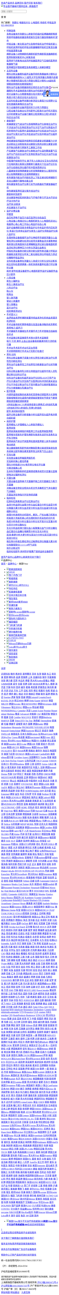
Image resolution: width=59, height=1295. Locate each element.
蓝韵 (25, 993)
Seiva (3, 897)
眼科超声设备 (26, 74)
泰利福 (23, 1172)
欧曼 (45, 1025)
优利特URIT (38, 1209)
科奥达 (21, 937)
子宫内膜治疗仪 (36, 384)
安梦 (51, 980)
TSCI (38, 761)
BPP (42, 791)
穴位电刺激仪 (13, 164)
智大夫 (36, 927)
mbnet (3, 714)
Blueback (34, 900)
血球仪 (18, 505)
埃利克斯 (12, 864)
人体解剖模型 (43, 67)
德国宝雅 (45, 834)
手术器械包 (20, 331)
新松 (3, 1049)
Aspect (25, 757)
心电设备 (11, 221)
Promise (47, 710)
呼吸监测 (51, 22)
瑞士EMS (51, 1119)
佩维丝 (31, 751)
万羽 (23, 987)
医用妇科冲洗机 (40, 381)
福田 (15, 622)
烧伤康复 (11, 191)
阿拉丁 (20, 774)
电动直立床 (27, 181)
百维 (8, 973)
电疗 (37, 197)
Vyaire (4, 963)
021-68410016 (7, 25)
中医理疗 (11, 161)
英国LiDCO (27, 907)
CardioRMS (44, 754)
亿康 (45, 811)
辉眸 (48, 963)
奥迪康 (14, 1142)
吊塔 (35, 348)
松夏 (18, 960)
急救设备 (11, 34)
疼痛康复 (11, 124)
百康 (12, 720)
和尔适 (31, 953)
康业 (45, 1003)
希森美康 (27, 1145)
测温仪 (36, 248)
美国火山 (36, 917)
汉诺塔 (35, 814)
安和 (33, 1003)
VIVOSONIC (27, 784)
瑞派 (8, 953)
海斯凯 (21, 867)
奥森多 (10, 977)
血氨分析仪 (27, 505)
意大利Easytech (33, 1059)
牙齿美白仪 (20, 111)
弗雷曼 (45, 933)
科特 (18, 837)
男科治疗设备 (13, 364)
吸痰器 (21, 37)
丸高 (14, 1152)
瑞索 (52, 871)
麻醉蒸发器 (45, 54)
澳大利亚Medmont (28, 1075)
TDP (14, 774)
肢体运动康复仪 (29, 144)
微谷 (18, 953)
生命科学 (11, 471)
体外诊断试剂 (13, 548)
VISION (52, 761)
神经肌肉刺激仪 (23, 197)
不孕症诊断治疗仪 (20, 384)
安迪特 (26, 841)
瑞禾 (47, 1022)
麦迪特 (47, 1062)
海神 (28, 987)
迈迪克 (53, 1045)
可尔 (3, 957)
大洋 (15, 847)
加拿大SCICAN (11, 821)
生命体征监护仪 (23, 231)
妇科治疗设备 (13, 378)
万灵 (6, 990)
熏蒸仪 (23, 164)
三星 (40, 1185)
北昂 (15, 1007)
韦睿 (6, 1022)
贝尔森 (19, 973)
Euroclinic (5, 874)
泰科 (15, 1042)
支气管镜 (52, 398)
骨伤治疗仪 (20, 184)
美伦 (36, 923)
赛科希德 (36, 1112)
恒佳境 (50, 877)
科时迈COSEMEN (23, 1169)
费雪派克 (27, 1105)
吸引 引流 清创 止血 (16, 341)
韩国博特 (42, 1132)
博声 (11, 694)
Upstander (12, 894)
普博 (11, 1159)
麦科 (52, 1162)
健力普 (9, 680)
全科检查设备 (13, 261)
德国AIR (31, 744)
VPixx (41, 1007)
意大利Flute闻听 (17, 801)
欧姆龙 (18, 569)
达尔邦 (9, 1102)
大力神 (17, 1022)
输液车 (38, 434)
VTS (21, 1012)
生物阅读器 (31, 495)
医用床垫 (11, 428)
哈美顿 (30, 1172)
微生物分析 (12, 541)
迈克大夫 (43, 824)
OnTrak (24, 923)
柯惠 (32, 1039)
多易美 (21, 947)
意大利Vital (33, 1155)
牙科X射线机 (21, 408)
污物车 (14, 438)
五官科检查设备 (14, 101)
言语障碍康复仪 (32, 174)
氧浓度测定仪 (17, 254)
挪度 (53, 983)
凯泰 (38, 977)
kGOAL (4, 700)
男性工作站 (25, 364)
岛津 (8, 1055)
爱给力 (44, 744)
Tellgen (26, 881)
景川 (50, 970)
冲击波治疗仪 (33, 134)
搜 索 (3, 17)
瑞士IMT (20, 787)
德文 (35, 690)
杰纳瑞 (53, 1022)
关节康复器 (47, 184)
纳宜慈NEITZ (45, 1182)
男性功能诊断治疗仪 (45, 358)
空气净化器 (49, 488)
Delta (31, 700)
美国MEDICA (41, 910)
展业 (35, 1102)
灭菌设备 (11, 481)
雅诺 (17, 714)
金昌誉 (17, 970)
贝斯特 (47, 973)
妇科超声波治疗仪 (28, 378)
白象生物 (25, 950)
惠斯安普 (42, 1035)
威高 (37, 1172)
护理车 (25, 434)
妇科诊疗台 (20, 374)
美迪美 (28, 1065)
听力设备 (11, 107)
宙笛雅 (21, 1069)
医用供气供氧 (13, 61)
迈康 (33, 987)
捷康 (37, 1028)
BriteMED (17, 900)
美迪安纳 (39, 1062)
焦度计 (10, 97)
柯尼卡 (21, 1042)
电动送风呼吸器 (27, 61)
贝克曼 (48, 1175)
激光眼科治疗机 (32, 91)
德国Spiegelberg (32, 827)
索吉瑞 (7, 1052)
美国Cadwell (44, 797)
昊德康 (39, 1003)
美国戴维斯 (38, 1079)
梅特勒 (28, 1142)
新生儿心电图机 (42, 221)
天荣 (35, 861)
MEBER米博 (39, 684)
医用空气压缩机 (42, 61)
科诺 (10, 1042)
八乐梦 (26, 1162)
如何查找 (31, 1255)
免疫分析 (11, 521)
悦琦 (36, 824)
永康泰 (43, 741)
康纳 (39, 950)
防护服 (28, 551)
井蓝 (27, 933)
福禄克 (54, 1032)
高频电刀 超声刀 (15, 328)
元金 (54, 1182)
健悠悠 (4, 791)
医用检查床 (31, 441)
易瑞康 (19, 1003)
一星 (47, 1069)
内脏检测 (28, 177)
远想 (37, 1039)
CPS (11, 1015)
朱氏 (25, 920)
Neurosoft (35, 887)
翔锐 (13, 987)
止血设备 (30, 341)
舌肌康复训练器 (40, 141)
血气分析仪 (47, 528)
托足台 (29, 348)
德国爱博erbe (35, 821)
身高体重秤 (38, 264)
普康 (20, 930)
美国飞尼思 (9, 754)
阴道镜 (14, 394)
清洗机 (29, 394)
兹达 (3, 1069)
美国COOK (6, 1045)
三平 (21, 690)
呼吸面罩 (11, 51)
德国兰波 (52, 1152)
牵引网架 (22, 147)
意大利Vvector (29, 1125)
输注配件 (15, 451)
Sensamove (6, 884)
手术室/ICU (12, 314)
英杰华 (33, 983)
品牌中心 (18, 557)
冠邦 (15, 930)
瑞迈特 (14, 940)
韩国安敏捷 (37, 771)
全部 (3, 668)
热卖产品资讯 (7, 3)
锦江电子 (29, 851)
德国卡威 (12, 1162)
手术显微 (11, 338)
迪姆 (51, 1049)
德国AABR (44, 784)
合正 (37, 920)
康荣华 (14, 867)
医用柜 (49, 431)
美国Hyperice (46, 1155)
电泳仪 (12, 475)
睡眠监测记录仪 (38, 244)
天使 (49, 920)
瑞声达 (34, 797)
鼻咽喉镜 (13, 398)
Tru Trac (29, 720)
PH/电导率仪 (28, 465)
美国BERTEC (36, 1129)
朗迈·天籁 (14, 1149)
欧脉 (11, 831)
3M (13, 659)
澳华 (15, 650)
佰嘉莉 (40, 1018)
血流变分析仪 (30, 508)
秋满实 (50, 947)
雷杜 (30, 1022)
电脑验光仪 (24, 22)
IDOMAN (20, 754)
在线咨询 (31, 1224)
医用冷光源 (49, 394)
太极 (38, 963)
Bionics (9, 897)
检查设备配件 (22, 271)
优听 (22, 997)
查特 (22, 1039)
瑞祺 (24, 943)
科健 (46, 1145)
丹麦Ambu (21, 1085)
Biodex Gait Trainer (20, 884)
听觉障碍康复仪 (38, 171)
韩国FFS (35, 741)
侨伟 (22, 980)
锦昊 (3, 867)
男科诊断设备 (13, 358)
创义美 (17, 1135)
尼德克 (47, 1129)
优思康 (42, 923)
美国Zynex (45, 737)
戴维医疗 (20, 1202)
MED (8, 1003)
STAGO (41, 960)
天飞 (29, 1018)
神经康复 (11, 141)
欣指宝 (43, 841)
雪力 (15, 751)
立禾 (32, 957)
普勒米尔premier (33, 787)
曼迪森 (4, 864)
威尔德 (41, 1022)
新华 (18, 967)
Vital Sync (8, 811)
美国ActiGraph (32, 754)
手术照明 (11, 351)
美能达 (24, 1135)
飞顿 (8, 960)
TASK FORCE (8, 913)
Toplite (43, 757)
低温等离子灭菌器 (24, 481)
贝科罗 (28, 794)
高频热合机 (20, 515)
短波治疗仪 (47, 131)
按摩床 (29, 141)
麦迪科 (42, 1119)
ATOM (29, 1112)
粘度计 (18, 465)
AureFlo (33, 1162)
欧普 (22, 851)
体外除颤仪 (20, 34)
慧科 (42, 1028)
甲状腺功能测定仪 (31, 101)
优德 (25, 684)
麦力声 (7, 983)
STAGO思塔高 (22, 913)
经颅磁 (18, 141)
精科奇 (12, 677)
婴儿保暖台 (12, 304)
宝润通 (53, 891)
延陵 (3, 1025)
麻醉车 (32, 434)
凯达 (40, 970)
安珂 (18, 1035)
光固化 (53, 111)
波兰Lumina (16, 1082)
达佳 (14, 1018)
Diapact (4, 871)
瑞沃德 (14, 983)
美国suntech (43, 837)
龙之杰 (40, 1162)
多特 (54, 864)
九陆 (54, 920)
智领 (42, 957)
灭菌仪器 (11, 478)
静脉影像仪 (36, 448)
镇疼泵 (18, 448)
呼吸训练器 (29, 47)
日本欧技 (52, 1105)
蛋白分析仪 (31, 521)
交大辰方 (15, 1209)
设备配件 (48, 551)
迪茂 (3, 851)
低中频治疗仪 (46, 134)
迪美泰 (33, 714)
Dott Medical (10, 891)
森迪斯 (41, 804)
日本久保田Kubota (29, 734)
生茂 (39, 674)
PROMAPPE (28, 727)
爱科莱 (13, 1155)
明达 (55, 861)
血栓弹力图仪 (22, 528)
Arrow (45, 764)
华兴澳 (26, 983)
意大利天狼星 (26, 1099)
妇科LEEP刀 (43, 378)
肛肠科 (10, 501)
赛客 (13, 1052)
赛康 (37, 1052)
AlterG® (54, 881)
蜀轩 (6, 970)
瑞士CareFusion (50, 1085)
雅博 (46, 817)
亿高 (20, 983)
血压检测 (11, 217)
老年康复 (11, 177)
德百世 (19, 804)
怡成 (15, 993)
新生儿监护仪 (37, 231)
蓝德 (18, 923)
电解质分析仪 (30, 531)
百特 (3, 1065)
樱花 (15, 811)
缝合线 (49, 331)
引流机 (51, 341)
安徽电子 (29, 857)
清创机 (44, 341)
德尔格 (18, 632)
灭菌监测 (11, 495)
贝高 (43, 963)
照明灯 (18, 351)
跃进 (47, 993)
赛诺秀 (53, 990)
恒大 (47, 957)
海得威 (36, 720)
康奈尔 (39, 751)
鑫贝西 (4, 947)
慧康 (8, 1025)
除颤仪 (15, 22)
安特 (18, 987)
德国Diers (25, 1129)
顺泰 (47, 1102)
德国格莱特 (16, 1049)
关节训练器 (36, 184)
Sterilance (43, 814)
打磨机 (29, 114)
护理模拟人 (23, 424)
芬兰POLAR (12, 1062)
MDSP (23, 824)
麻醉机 (53, 54)
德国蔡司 (12, 1115)
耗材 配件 (11, 271)
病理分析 (11, 515)
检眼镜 (23, 84)
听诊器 (10, 268)
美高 (3, 854)
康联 (13, 960)
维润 (15, 947)
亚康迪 (19, 841)
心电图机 (35, 22)
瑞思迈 (11, 1165)
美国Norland (24, 811)
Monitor (41, 894)
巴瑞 (32, 811)
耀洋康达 (5, 923)
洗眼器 (23, 87)
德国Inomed (50, 767)
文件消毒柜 (38, 488)
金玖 (23, 967)
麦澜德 (9, 1175)
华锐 (17, 791)
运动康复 (11, 197)
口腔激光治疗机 (42, 111)
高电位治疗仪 (50, 124)
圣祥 (18, 687)
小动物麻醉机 (22, 54)
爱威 (23, 697)
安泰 (29, 943)
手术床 (16, 348)
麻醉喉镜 (52, 34)
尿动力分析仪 (37, 535)
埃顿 (21, 821)
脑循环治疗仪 (26, 237)
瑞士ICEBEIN (25, 1139)
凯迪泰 (9, 851)
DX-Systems (43, 900)
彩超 (13, 418)
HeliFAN (5, 720)
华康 (52, 781)
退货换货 (23, 1244)
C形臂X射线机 (34, 408)
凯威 (43, 977)
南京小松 (49, 1028)
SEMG (24, 807)
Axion (40, 710)
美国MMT (42, 777)
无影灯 (34, 351)
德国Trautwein (27, 731)
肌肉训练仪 (42, 144)
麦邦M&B (23, 602)
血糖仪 (21, 531)
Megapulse (16, 727)
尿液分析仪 (12, 538)
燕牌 (27, 1042)
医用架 (43, 431)
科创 (13, 687)
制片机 (38, 518)
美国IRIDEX (19, 861)
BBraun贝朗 (25, 643)
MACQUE (26, 717)
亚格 (26, 804)
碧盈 (27, 947)
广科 (34, 943)
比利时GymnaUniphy (23, 1102)
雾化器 (18, 51)
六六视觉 (36, 1205)
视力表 (16, 97)
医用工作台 (34, 431)
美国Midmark (15, 1072)
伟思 (49, 1172)
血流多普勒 (47, 241)
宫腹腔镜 (17, 401)
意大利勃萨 (24, 963)
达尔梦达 (30, 1028)
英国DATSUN (27, 910)
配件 (22, 411)
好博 (3, 1182)
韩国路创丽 (25, 917)
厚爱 (8, 854)
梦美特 (9, 861)
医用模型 (11, 67)
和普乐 (41, 690)
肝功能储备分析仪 (28, 414)
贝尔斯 (9, 1007)
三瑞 (27, 1039)
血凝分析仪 (49, 508)
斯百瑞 (21, 940)
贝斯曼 (25, 1122)
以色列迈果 (30, 761)
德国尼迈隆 (38, 1149)
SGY (13, 841)
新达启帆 (44, 867)
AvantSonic (6, 903)
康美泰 (29, 903)
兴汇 (11, 1022)
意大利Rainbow (17, 764)
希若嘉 (34, 687)
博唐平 (12, 724)
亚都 (45, 877)
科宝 (18, 910)
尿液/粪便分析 (13, 535)
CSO (3, 953)
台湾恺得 (48, 801)
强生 (15, 598)
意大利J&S (33, 874)
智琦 (18, 697)
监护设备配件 (48, 271)
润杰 (31, 690)
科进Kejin (45, 1205)
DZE (8, 841)
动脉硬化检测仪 (23, 241)
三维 (22, 957)
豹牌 (25, 1095)
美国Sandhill (48, 884)
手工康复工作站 (34, 147)
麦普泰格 (30, 877)
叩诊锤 (53, 264)
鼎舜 (3, 940)
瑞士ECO (31, 1049)
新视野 (26, 1109)
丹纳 (47, 871)
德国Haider (38, 724)
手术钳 (43, 331)
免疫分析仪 (20, 521)
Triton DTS (20, 720)
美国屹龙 (15, 1075)
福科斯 (47, 1000)
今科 (3, 861)
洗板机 (18, 518)
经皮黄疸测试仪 (14, 311)
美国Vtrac (49, 907)
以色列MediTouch (48, 851)
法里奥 (9, 1105)
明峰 (38, 694)
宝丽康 (18, 814)
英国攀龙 (31, 1032)
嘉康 (6, 717)
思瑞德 (24, 677)
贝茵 (36, 1119)
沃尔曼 (47, 791)
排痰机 (43, 22)
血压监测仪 (31, 217)
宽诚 (52, 690)
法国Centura (23, 1115)
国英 (53, 960)
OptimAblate (14, 731)
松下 (21, 831)
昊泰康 (28, 801)
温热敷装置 (47, 151)
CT (21, 404)
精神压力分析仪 (25, 248)
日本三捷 (5, 1109)
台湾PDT (36, 834)
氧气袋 (14, 64)
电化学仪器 (39, 465)
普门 (55, 1179)
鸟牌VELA (47, 821)
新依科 (9, 930)
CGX (35, 1012)
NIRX (48, 1012)
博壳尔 (16, 1065)
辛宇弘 (12, 950)
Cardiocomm (6, 900)
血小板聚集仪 (35, 528)
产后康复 (11, 151)
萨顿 (27, 1069)
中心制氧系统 (28, 57)
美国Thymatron (8, 1085)
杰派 (20, 1007)
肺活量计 (46, 251)
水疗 (50, 197)
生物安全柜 (20, 488)
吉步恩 (35, 937)
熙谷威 (35, 707)
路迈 (35, 960)
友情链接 (14, 1249)
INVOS (18, 871)
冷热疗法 (15, 201)
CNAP (51, 910)
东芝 (18, 1079)
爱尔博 (16, 917)
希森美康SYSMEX (26, 1152)
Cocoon (44, 761)
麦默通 (21, 847)
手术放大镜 (31, 338)
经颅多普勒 (36, 241)
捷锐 (12, 794)
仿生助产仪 (27, 381)
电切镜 (40, 394)
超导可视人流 (48, 371)
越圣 (29, 771)
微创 (12, 674)
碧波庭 (20, 777)
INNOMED (39, 891)
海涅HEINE (32, 1182)
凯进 (35, 1025)
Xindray (49, 894)
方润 (6, 690)
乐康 (13, 1035)
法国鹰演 (19, 827)
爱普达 (52, 953)
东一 (47, 1045)
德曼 (27, 680)
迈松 (26, 690)
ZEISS (35, 973)
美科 (17, 1039)
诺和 (49, 864)
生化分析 (11, 528)
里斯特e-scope (28, 612)
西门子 (18, 575)
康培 (15, 933)
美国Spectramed (32, 737)
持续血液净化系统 (39, 318)
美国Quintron (15, 907)
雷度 (34, 1159)
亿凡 (17, 997)
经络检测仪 (18, 167)
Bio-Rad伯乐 (27, 1212)
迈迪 (35, 993)
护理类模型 (20, 67)
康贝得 (24, 837)
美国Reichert (17, 1132)
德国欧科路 (14, 1112)
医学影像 (11, 391)
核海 (29, 817)
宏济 (6, 694)
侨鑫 (3, 1145)
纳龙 (13, 953)
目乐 (12, 1092)
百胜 (33, 774)
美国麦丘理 (22, 781)
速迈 (25, 1007)
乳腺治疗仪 (27, 388)
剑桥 (18, 807)
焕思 (35, 930)
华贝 (19, 943)
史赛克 (54, 1092)
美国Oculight (38, 1072)
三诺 (10, 993)
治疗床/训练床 (13, 204)
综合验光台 (25, 97)
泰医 (10, 847)
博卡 (31, 891)
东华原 (11, 1172)
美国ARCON (13, 747)
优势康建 (15, 854)
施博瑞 (9, 1032)
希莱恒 (33, 997)
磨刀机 (49, 515)
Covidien (18, 757)
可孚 (34, 794)
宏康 (25, 930)
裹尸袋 (34, 551)
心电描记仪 (20, 221)
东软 (3, 680)
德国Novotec (15, 704)
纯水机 (29, 488)
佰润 (8, 987)
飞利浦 (18, 625)
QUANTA (39, 871)
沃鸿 (49, 927)
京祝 (8, 937)
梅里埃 (29, 1035)
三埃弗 (50, 1039)
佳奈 (48, 1059)
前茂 (24, 1018)
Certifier (17, 717)
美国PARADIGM (46, 1075)
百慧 (15, 680)
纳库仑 (10, 963)
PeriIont (45, 794)
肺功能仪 (24, 251)
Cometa (47, 1009)
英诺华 (45, 731)
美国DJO (5, 1199)
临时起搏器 (42, 34)
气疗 (33, 197)
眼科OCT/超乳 (24, 77)
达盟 (50, 1003)
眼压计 (38, 81)
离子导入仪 (32, 161)
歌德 (42, 1069)
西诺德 (11, 791)
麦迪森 (47, 847)
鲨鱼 (11, 970)
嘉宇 (6, 1000)
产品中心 (9, 557)
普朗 (38, 1152)
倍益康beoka (26, 1209)
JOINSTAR (29, 1000)
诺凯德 (21, 1062)
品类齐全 (23, 1232)
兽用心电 (13, 224)
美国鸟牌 (42, 1169)
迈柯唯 (42, 913)
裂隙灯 (29, 84)
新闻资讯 (27, 557)
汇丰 (13, 973)
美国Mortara (42, 1049)
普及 (49, 807)
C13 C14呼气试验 (28, 545)
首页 (3, 557)
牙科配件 (30, 111)
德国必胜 (27, 973)
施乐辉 (50, 687)
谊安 (15, 653)
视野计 (51, 101)
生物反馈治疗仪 (27, 127)
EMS (11, 990)
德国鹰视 (50, 1099)
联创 (43, 694)
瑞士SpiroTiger (18, 1059)
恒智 (3, 1055)
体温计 (12, 231)
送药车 (45, 434)
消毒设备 (11, 488)
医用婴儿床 (42, 441)
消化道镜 (22, 398)
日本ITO (5, 764)
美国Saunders (10, 744)
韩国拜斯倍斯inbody (34, 1175)
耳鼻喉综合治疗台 (24, 104)
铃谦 (15, 605)
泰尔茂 (42, 1092)
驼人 (47, 684)
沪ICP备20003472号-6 (47, 1282)
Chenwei (16, 903)
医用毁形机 (29, 458)
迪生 (32, 980)
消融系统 (46, 324)
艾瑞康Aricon (31, 1202)
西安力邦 (22, 864)
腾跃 (13, 1025)
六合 (11, 784)
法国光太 (49, 1072)
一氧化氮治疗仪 (23, 44)
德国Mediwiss (45, 717)
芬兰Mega (46, 831)
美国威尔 (30, 1085)
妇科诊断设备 (13, 371)
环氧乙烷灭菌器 (40, 481)
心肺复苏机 (31, 34)
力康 (45, 1179)
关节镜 (45, 398)
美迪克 (43, 1039)
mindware (18, 1009)
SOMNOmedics (32, 791)
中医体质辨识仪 (38, 167)
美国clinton (27, 1072)
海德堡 (28, 1089)
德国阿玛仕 (39, 1099)
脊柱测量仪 (25, 261)
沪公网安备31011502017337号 (15, 1286)
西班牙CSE (19, 897)
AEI (46, 1007)
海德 (3, 973)
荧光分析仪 (14, 525)
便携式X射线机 (45, 404)
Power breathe (42, 990)
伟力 (21, 1000)
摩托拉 (28, 847)
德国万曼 (53, 1042)
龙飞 (41, 801)
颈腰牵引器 (31, 164)
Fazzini (26, 900)
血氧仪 (43, 248)
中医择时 (33, 781)
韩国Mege (26, 741)
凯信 (46, 940)
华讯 (26, 694)
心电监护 (33, 224)
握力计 (51, 141)
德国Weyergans (45, 704)
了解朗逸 (14, 1238)
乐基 (10, 947)
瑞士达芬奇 (15, 1122)
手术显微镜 (42, 338)
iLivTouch (20, 927)
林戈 (15, 1069)
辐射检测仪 (20, 475)
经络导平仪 (21, 161)
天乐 (34, 1105)
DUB (11, 700)
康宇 (31, 923)
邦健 (6, 784)
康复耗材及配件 (14, 194)
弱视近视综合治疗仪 (36, 87)
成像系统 (22, 394)
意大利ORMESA (18, 877)
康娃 (35, 1169)
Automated (45, 881)
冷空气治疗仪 (41, 127)
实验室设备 (12, 458)
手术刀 (36, 331)
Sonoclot (5, 907)
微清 (23, 1112)
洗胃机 (53, 324)
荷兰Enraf (14, 1199)
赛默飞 (21, 1189)
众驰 (44, 1159)
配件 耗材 (11, 411)
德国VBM (14, 1089)
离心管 (18, 461)
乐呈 (6, 950)
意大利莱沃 (32, 1082)
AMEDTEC (23, 894)
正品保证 (5, 1232)
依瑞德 (11, 997)
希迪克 (18, 674)
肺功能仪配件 (35, 251)
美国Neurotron (45, 874)
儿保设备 (11, 278)
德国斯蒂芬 (20, 1182)
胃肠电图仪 (27, 324)
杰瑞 (10, 774)
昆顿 (27, 764)
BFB (11, 1009)
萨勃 (45, 1055)
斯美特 (50, 1169)
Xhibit (13, 923)
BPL (47, 891)
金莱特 (45, 953)
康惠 (16, 977)
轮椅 (48, 177)
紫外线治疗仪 (33, 191)
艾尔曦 (29, 927)
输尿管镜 (37, 398)
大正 (53, 847)
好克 (8, 1095)
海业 (3, 933)
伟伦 (15, 588)
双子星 (28, 834)
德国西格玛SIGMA (13, 817)
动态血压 (41, 217)
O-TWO (20, 638)
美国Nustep (12, 1139)
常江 (33, 967)
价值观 (22, 1238)
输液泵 (45, 448)
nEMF (50, 861)
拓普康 (18, 592)
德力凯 (19, 1052)
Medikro (54, 903)
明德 (33, 977)
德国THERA (35, 1109)
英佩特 (4, 997)
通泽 (37, 1000)
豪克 (41, 980)
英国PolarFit (52, 1142)
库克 (37, 807)
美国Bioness (25, 747)
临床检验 (11, 498)
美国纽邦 (33, 804)
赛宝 (37, 851)
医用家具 (11, 431)
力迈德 (50, 950)
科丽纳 (52, 1065)
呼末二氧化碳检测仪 (34, 254)
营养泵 (32, 451)
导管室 (10, 214)
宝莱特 (40, 1032)
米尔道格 (37, 903)
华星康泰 (51, 677)
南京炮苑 (38, 1179)
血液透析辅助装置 (22, 318)
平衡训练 (13, 147)
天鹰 (34, 847)
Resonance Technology (33, 1009)
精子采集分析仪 (27, 358)
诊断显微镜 (20, 338)
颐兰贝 (38, 731)
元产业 (4, 1185)
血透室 (10, 318)
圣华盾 (31, 920)
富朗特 (23, 854)
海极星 (46, 1199)
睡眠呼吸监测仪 (16, 258)
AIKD (51, 764)
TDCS (51, 1007)
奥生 (3, 1095)
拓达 (20, 993)
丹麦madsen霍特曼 (43, 857)
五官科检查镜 (15, 264)
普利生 (7, 1142)
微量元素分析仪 (16, 508)
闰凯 (8, 867)
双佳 (29, 1165)
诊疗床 (23, 441)
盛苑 (49, 1159)
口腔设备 (11, 111)
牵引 (28, 184)
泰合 (30, 960)
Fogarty (20, 761)
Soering (7, 697)
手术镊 (29, 331)
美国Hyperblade (35, 1135)
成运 (21, 977)
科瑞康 (12, 1202)
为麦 (27, 957)
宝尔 (18, 950)
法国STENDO (39, 1139)
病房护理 (11, 421)
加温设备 (37, 324)
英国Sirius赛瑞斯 (49, 787)
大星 (8, 1049)
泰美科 (35, 817)
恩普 (49, 757)
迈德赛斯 (44, 1065)
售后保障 (14, 1232)
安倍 (35, 970)
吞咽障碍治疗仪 (36, 124)
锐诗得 (38, 953)
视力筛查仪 (29, 81)
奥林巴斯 (22, 635)
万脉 (16, 990)
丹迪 (22, 834)
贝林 (52, 957)
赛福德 (41, 930)
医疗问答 (28, 3)
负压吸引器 (38, 37)
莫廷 (44, 1115)
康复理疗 (11, 121)
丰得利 (43, 920)
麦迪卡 (16, 851)
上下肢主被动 (39, 177)
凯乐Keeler (24, 615)
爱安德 (15, 1045)
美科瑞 (43, 807)
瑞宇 (18, 1025)
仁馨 (43, 967)
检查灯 (47, 264)
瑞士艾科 (45, 917)
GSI (14, 640)
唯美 (52, 917)
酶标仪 (23, 525)
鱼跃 (15, 657)
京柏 (46, 854)
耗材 (18, 411)
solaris (55, 857)
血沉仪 (40, 508)
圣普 (23, 1025)
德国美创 (17, 1159)
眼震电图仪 (27, 94)
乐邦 (48, 967)
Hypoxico (28, 1012)
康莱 (55, 970)
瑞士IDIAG (16, 707)
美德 (48, 960)
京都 (38, 744)
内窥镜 (29, 398)
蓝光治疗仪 (12, 308)
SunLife (52, 943)
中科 (28, 967)
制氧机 (18, 57)
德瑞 (52, 694)
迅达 (11, 690)
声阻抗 (27, 107)
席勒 (50, 1185)
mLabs (11, 871)
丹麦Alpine (14, 834)
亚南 (19, 1018)
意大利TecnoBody (19, 874)
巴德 (23, 1035)
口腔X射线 (49, 114)
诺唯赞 (19, 724)
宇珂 (13, 967)
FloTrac (13, 761)
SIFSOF (44, 700)
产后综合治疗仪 (21, 154)
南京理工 (5, 1189)
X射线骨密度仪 (30, 404)
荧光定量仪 (47, 471)
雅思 (13, 1179)
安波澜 (45, 943)
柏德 (49, 937)
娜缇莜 (16, 957)
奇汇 (27, 940)
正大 (34, 864)
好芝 (38, 987)
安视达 (43, 937)
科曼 (10, 1185)
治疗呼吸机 (47, 44)
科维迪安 (5, 1099)
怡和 (48, 690)
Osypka (12, 927)
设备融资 (31, 1249)
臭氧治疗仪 (36, 151)
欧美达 (21, 1142)
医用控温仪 (20, 191)
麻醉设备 (11, 54)
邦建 (17, 1099)
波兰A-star (21, 744)
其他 (24, 141)
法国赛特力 (34, 757)
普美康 (13, 1189)
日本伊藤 (5, 1082)
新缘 (52, 1069)
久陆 (8, 967)
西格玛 (26, 1052)
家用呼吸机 (18, 47)
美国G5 (39, 1085)
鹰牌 (45, 771)
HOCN (43, 927)
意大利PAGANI (49, 1112)
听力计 (34, 107)
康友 (44, 950)
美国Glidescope (32, 867)
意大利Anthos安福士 (40, 680)
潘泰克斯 (32, 1095)
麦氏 (36, 784)
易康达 (24, 960)
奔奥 (50, 1179)
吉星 (20, 684)
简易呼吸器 (12, 37)
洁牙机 (10, 114)
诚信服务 (31, 1232)
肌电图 (18, 244)
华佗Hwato (43, 1202)
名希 (16, 1028)
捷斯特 (29, 861)
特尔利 (29, 970)
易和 (35, 1022)
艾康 (48, 923)
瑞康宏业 (33, 894)
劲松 (26, 821)
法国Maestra (47, 1109)
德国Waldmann (39, 1142)
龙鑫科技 (37, 677)
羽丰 (34, 674)
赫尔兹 (4, 993)
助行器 (18, 181)
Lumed (34, 710)
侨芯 (3, 930)
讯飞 (3, 1003)
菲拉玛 (9, 1065)
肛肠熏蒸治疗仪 (21, 501)
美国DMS (17, 1145)
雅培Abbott (28, 1179)
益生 (17, 794)
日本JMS (5, 1089)
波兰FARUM (22, 891)
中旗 (17, 1165)
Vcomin (37, 897)
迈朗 (42, 1000)
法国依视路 (42, 1095)
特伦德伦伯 (43, 1122)
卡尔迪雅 (42, 861)
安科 (25, 1049)
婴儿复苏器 (12, 298)
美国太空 (33, 1045)
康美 (33, 963)
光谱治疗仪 (16, 381)
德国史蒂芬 (37, 1145)
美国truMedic (18, 857)
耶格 (17, 1172)
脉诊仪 (41, 161)
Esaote (37, 700)
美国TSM (34, 1069)
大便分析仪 (25, 535)
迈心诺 (41, 1045)
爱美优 (39, 1199)
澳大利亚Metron (27, 1199)
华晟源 (33, 933)
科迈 (22, 794)
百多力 (46, 1082)
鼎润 (38, 967)
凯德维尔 (10, 920)
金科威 (16, 1032)
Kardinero (29, 897)
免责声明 (14, 1244)
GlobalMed (47, 897)
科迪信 (9, 957)
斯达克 (46, 781)
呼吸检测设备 (13, 251)
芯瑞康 (22, 1028)
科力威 (52, 933)
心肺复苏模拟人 (36, 424)
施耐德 (9, 1145)
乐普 (23, 970)
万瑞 (8, 687)
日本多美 (33, 1122)
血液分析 (11, 505)
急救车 (51, 434)
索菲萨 (4, 1039)
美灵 (39, 1159)
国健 (36, 980)
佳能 (15, 1175)
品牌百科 (19, 3)
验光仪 (34, 97)
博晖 (40, 1025)
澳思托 (14, 1055)
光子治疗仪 (20, 207)
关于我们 (36, 557)
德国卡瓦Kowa (46, 1089)
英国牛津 (33, 837)
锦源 (44, 674)
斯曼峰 (23, 1165)
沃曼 (46, 980)
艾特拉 (9, 1069)
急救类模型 (31, 67)
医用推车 (11, 434)
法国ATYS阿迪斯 (27, 844)
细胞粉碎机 (20, 471)
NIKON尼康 (15, 1212)
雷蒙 (41, 1082)
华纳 (11, 1000)
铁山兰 (13, 781)
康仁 (16, 694)
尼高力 (43, 1052)
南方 (25, 724)
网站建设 (14, 1292)
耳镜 (35, 394)
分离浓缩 (11, 468)
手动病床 (52, 441)
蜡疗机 (27, 167)
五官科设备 (12, 71)
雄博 (54, 1175)
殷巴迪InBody (41, 1042)
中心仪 (18, 94)
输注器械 (11, 448)
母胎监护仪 (49, 231)
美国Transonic (38, 1165)
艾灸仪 (47, 161)
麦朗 (52, 684)
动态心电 (41, 224)
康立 (20, 1162)
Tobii (35, 1007)
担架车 (18, 434)
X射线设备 (12, 404)
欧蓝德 (19, 1179)
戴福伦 (24, 953)
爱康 (9, 1018)
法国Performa (35, 1115)
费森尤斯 (34, 1092)
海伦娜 (44, 1152)
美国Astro (34, 841)
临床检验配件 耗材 (16, 551)
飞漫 (27, 997)
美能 (15, 582)
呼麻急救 (11, 30)
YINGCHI (40, 1015)
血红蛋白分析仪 (40, 505)
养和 (39, 943)
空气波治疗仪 (22, 124)
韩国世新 (18, 881)
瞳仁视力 (17, 1105)
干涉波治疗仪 (13, 127)
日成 (11, 717)
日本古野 (10, 814)
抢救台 (10, 294)
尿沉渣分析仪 (51, 535)
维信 (21, 990)
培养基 (25, 461)
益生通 (48, 930)
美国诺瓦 (15, 734)
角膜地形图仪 (17, 81)
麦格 (28, 687)
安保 (43, 1059)
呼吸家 (38, 877)
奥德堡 (35, 1089)
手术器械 (11, 331)
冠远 (51, 1018)
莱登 (20, 1109)
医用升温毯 (25, 131)
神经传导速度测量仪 (43, 237)
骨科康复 (11, 184)
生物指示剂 (20, 495)
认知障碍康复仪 (16, 174)
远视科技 (5, 674)
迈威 (32, 881)
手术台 (10, 348)
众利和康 (15, 824)
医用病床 (11, 441)
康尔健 (15, 980)
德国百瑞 (10, 1182)
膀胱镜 (10, 401)
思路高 (19, 1095)
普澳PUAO (26, 1205)
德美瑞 (54, 1082)
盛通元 (27, 977)
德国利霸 (5, 1155)
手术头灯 (26, 351)
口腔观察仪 (38, 114)
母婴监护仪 (36, 371)
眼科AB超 (46, 81)
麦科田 (27, 1003)
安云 (3, 937)
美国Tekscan (37, 747)
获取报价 (40, 1224)
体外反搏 (26, 244)
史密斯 (34, 1185)
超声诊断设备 (13, 414)
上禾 (30, 677)
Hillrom (29, 1025)
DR (18, 404)
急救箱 (47, 37)
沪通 (55, 1185)
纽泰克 (28, 937)
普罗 (30, 930)
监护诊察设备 (13, 211)
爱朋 (6, 677)
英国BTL (27, 1159)
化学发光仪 (42, 521)
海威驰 (21, 1175)
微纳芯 (32, 694)
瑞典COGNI (24, 1055)
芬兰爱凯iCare (30, 1132)
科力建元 (24, 1092)
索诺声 (12, 837)
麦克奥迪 (11, 767)
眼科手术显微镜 (16, 91)
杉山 (32, 1052)
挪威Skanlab (9, 1079)
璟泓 (34, 854)
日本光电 (22, 595)
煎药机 (54, 161)
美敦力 (18, 608)
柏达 (21, 694)
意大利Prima (42, 1125)
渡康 (10, 1152)
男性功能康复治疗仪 (40, 364)
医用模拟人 (12, 424)
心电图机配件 (35, 271)
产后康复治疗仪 (23, 151)
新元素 (54, 963)
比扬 (37, 881)
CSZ (39, 714)
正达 (27, 980)
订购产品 (14, 1255)
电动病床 (11, 444)
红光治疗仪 (49, 154)
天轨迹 (31, 807)
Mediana (11, 714)
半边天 (21, 680)
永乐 (31, 884)
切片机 (51, 518)
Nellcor (7, 824)
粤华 (22, 791)
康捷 (3, 1035)
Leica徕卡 (22, 647)
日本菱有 (34, 940)
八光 (26, 831)
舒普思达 (42, 687)
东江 (49, 674)
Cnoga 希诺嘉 (18, 737)
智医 (51, 854)
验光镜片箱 (38, 94)
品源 (18, 677)
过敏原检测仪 (37, 541)
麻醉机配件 (34, 54)
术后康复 (11, 207)
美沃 (17, 1092)
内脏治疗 (19, 177)
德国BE (19, 920)
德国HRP (33, 777)
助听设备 (19, 107)
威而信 (41, 993)
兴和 (49, 1115)
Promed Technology (21, 887)
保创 (45, 970)
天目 (28, 710)
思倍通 (9, 933)
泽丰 (43, 987)
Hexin (23, 903)
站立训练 (17, 144)
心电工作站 (23, 224)
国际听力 (22, 618)
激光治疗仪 (20, 134)
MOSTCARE (30, 990)
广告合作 (23, 1249)
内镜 (9, 394)
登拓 (6, 881)
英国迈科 (10, 827)
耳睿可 (17, 784)
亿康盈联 (51, 1052)
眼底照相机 (14, 84)
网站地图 (5, 1292)
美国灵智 (45, 714)
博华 (52, 967)
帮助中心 (5, 1255)
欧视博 (52, 1079)
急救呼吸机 (36, 44)
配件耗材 (26, 448)
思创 (44, 864)
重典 (39, 864)
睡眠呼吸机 (40, 47)
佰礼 (38, 844)
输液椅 (18, 431)
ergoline (4, 1015)
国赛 (30, 724)
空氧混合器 (51, 47)
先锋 (30, 993)
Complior (21, 710)
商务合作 (5, 1249)
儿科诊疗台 (12, 288)
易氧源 (35, 801)
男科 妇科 (11, 354)
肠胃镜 (25, 401)
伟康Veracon (39, 1212)
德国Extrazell (32, 697)
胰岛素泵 (24, 451)
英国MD (38, 884)
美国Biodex (14, 1129)
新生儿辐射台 (13, 281)
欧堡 (24, 1082)
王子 (49, 1132)
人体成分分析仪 (38, 261)
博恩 (46, 1018)
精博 (26, 700)
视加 (22, 1065)
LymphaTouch (45, 697)
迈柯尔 (38, 764)
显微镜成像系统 (34, 471)
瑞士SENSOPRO (29, 704)
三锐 (32, 764)
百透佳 (39, 774)
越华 (23, 687)
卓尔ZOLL (24, 585)
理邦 (32, 1042)
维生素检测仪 (24, 541)
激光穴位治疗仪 (45, 164)
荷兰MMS (19, 700)
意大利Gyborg (14, 741)
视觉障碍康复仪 (23, 171)
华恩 (6, 927)
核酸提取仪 (14, 545)
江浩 (14, 1003)
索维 (15, 578)
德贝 (24, 771)
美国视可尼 (27, 767)
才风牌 (33, 950)
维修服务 (31, 1244)
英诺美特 (29, 1062)
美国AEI (12, 787)
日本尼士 (24, 1045)
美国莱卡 (5, 1122)
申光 (54, 937)
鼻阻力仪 (44, 101)
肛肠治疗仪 (34, 501)
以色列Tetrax (16, 1125)
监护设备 (11, 227)
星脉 (39, 997)
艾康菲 (11, 1039)
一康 (35, 1035)
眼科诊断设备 (13, 74)
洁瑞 (42, 767)
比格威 (40, 847)
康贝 (22, 1089)
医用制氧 (11, 57)
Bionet (54, 710)
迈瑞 (15, 663)
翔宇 (47, 1162)
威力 (12, 1099)
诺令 (15, 684)
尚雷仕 (49, 1139)
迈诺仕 (21, 933)
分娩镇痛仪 (16, 388)
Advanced (24, 714)
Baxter (51, 811)
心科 (3, 1179)
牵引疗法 (44, 197)
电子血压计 (20, 217)
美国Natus (8, 1135)
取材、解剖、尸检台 (36, 515)
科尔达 (14, 937)
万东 (16, 690)
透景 (13, 697)
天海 (11, 1028)
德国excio (27, 707)
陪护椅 (25, 431)
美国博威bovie (44, 983)
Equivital (5, 1009)
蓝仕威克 (50, 1165)
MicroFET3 (6, 857)
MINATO (51, 1035)
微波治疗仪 (36, 131)
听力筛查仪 (42, 107)
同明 (54, 1000)
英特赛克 (27, 674)
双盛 (39, 794)
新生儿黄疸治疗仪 (15, 284)
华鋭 (19, 767)
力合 (51, 817)
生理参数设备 (13, 237)
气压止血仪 (47, 451)
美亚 (8, 1035)
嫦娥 (39, 933)
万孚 (54, 1159)
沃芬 (44, 997)
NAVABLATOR (41, 727)
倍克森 (54, 1062)
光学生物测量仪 (39, 77)
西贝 (41, 973)
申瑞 (6, 1028)
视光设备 (11, 94)
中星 (34, 1018)
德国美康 (27, 814)
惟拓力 (40, 854)
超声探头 (41, 414)
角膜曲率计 (45, 74)
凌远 (30, 1007)
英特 (54, 930)
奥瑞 (32, 947)
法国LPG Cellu (26, 1149)
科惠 (6, 1202)
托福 (6, 724)
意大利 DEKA (47, 844)
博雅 (41, 817)
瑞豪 (24, 817)
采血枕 (41, 551)
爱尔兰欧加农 (7, 771)
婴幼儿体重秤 (13, 301)
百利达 (43, 1172)
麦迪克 (35, 1065)
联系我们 (37, 3)
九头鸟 (13, 943)
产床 (17, 441)
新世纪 (18, 771)
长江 (3, 987)
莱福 (29, 854)
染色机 (45, 518)
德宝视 (13, 1109)
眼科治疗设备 (13, 87)
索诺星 (27, 774)
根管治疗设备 (19, 114)
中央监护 (41, 227)
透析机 (12, 321)
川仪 (3, 967)
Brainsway (30, 1015)
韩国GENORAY (13, 797)
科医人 (36, 767)
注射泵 (38, 451)
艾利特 (24, 1022)
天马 (8, 940)
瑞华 (44, 677)
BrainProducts (19, 1015)
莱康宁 (47, 1032)
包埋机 (32, 518)
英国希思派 (42, 1105)
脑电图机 (50, 244)
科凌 (48, 1092)
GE (13, 572)
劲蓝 (11, 881)
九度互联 (25, 1292)
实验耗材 (11, 461)
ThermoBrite (45, 720)
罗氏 (8, 1179)
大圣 (40, 781)
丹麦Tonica (23, 1155)
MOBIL (30, 824)
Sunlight (46, 903)
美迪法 (43, 947)
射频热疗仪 (14, 131)
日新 (30, 684)
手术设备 (11, 324)
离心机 (18, 468)
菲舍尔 (35, 717)
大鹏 (48, 987)
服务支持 (5, 1244)
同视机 (36, 74)
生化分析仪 (42, 531)
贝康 (16, 963)
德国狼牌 (53, 1095)
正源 (26, 777)
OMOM (47, 774)
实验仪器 (11, 455)
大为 (42, 940)
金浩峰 (4, 1162)
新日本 (4, 1115)
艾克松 (50, 997)
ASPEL (4, 894)
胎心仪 (10, 291)
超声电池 (50, 414)
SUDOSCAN (28, 871)
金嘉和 (53, 993)
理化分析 (11, 465)
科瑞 (46, 1079)
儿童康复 (11, 171)
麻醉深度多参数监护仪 (26, 227)
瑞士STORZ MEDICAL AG (21, 1119)
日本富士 (34, 913)
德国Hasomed (36, 1055)
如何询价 (23, 1255)
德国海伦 (26, 797)
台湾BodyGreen (45, 734)
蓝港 (48, 694)
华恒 (16, 1000)
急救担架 (28, 37)
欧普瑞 (51, 1025)
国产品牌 (16, 1205)
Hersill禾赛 (23, 751)
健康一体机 (27, 264)
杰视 (6, 1072)
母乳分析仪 (25, 371)
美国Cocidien (46, 827)
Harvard (39, 811)
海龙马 (46, 751)
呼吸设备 (11, 44)
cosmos (42, 1012)
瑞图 (37, 957)
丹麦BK (14, 844)
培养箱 (21, 458)
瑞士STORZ (26, 1079)
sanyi (16, 831)
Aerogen (53, 867)
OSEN (41, 1102)
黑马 (13, 1095)
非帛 (37, 947)
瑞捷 (54, 927)
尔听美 (18, 628)
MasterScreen (35, 831)
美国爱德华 (39, 907)
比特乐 (23, 1032)
